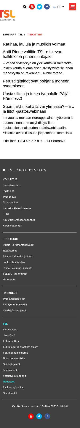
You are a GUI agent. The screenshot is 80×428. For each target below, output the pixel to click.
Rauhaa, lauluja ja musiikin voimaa (34, 44)
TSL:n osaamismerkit (15, 352)
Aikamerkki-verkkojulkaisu (18, 256)
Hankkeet (10, 292)
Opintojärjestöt (11, 364)
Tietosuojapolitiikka (14, 358)
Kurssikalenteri (11, 185)
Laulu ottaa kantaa (14, 262)
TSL (20, 34)
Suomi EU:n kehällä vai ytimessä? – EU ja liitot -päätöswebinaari (38, 109)
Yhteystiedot (10, 329)
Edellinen (10, 141)
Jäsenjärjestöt (11, 369)
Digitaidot (8, 190)
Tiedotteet (34, 34)
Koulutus (10, 179)
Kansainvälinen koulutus (17, 208)
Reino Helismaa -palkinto (17, 267)
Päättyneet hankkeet (15, 304)
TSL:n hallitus (11, 341)
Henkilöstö (9, 335)
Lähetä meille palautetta (27, 169)
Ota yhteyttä (10, 393)
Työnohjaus (9, 196)
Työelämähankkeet (14, 298)
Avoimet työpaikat (13, 387)
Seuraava (58, 141)
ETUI (6, 214)
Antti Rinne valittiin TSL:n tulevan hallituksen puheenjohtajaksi (32, 54)
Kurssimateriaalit (12, 225)
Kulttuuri (10, 239)
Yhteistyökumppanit (14, 310)
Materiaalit (9, 279)
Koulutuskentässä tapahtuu (19, 219)
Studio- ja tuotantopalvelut (18, 244)
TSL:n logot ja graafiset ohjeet (20, 346)
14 (48, 141)
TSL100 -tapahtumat (15, 273)
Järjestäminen (11, 202)
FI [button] (58, 7)
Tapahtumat (10, 250)
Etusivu (8, 34)
